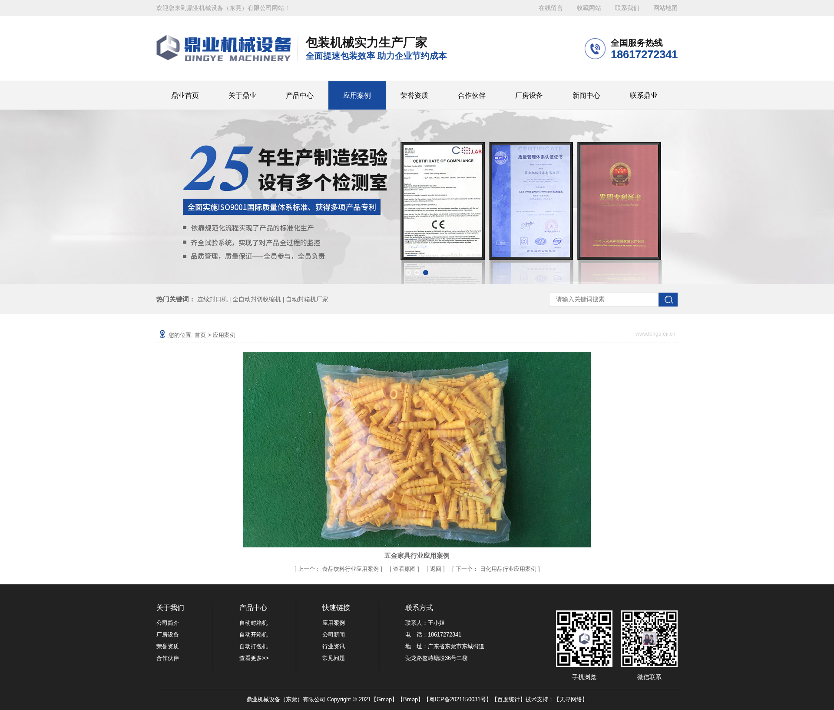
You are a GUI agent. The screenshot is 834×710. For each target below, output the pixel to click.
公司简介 (167, 623)
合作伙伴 (472, 95)
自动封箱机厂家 (307, 299)
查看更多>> (254, 658)
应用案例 (357, 95)
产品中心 (300, 95)
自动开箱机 (253, 634)
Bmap (410, 699)
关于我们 (170, 607)
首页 (200, 335)
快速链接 (336, 607)
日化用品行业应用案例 (508, 569)
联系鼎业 (644, 95)
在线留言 (551, 8)
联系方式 (419, 607)
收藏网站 (589, 8)
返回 (435, 569)
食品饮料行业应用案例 (350, 569)
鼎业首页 (185, 95)
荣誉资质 (414, 95)
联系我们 (627, 8)
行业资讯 (333, 646)
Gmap (384, 699)
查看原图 (405, 569)
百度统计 (508, 699)
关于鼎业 (242, 95)
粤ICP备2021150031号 (457, 699)
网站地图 (665, 8)
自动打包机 (253, 646)
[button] (408, 272)
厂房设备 (529, 95)
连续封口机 (212, 299)
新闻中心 (586, 95)
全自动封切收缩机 (256, 299)
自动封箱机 (253, 623)
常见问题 (333, 658)
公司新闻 (333, 634)
